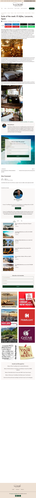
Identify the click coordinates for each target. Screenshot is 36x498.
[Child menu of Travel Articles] (10, 8)
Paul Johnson (5, 21)
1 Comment (18, 21)
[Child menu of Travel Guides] (17, 8)
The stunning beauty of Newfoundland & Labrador (8, 170)
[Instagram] (20, 496)
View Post (17, 226)
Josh (5, 179)
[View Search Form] (1, 8)
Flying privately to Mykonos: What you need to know (23, 257)
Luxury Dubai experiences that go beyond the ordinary (23, 249)
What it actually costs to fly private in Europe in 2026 (23, 224)
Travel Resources (24, 8)
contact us (31, 121)
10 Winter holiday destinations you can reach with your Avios (23, 241)
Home (13, 489)
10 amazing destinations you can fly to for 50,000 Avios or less (23, 232)
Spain (15, 12)
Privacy (22, 489)
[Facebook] (16, 496)
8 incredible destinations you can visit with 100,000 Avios (24, 265)
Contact (17, 489)
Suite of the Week (20, 12)
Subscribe (32, 8)
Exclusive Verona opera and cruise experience (27, 170)
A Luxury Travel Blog (23, 121)
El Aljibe (7, 29)
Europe (9, 12)
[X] (18, 496)
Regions (12, 12)
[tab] (14, 221)
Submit (18, 156)
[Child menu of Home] (5, 8)
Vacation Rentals (28, 12)
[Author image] (1, 21)
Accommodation (4, 12)
